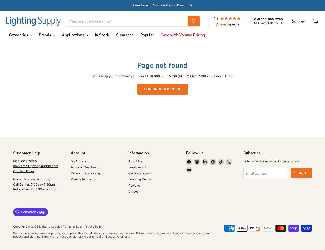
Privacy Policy (93, 226)
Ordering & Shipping (85, 173)
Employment (137, 167)
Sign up (301, 173)
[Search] (194, 21)
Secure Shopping (140, 173)
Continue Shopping (163, 89)
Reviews (134, 185)
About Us (135, 161)
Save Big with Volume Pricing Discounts (162, 5)
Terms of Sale (72, 226)
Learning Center (140, 179)
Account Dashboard (85, 167)
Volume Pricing (81, 179)
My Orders (78, 161)
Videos (133, 191)
